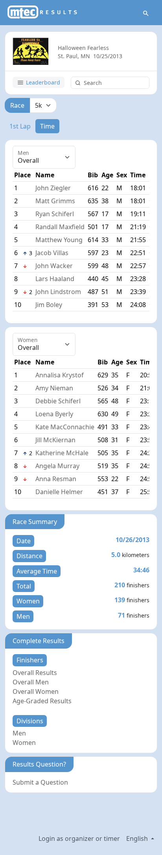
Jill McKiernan (55, 440)
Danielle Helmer (59, 491)
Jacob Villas (51, 252)
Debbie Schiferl (58, 401)
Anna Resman (55, 478)
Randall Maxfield (60, 226)
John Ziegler (53, 188)
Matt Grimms (55, 201)
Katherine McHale (61, 453)
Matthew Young (59, 239)
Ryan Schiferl (54, 214)
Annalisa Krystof (59, 375)
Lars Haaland (54, 278)
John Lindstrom (58, 291)
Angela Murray (57, 466)
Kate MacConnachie (64, 427)
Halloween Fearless (83, 47)
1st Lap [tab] (20, 126)
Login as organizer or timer (79, 838)
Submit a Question (40, 782)
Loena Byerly (54, 414)
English (137, 838)
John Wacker (54, 265)
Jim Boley (48, 304)
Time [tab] (47, 126)
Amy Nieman (54, 388)
